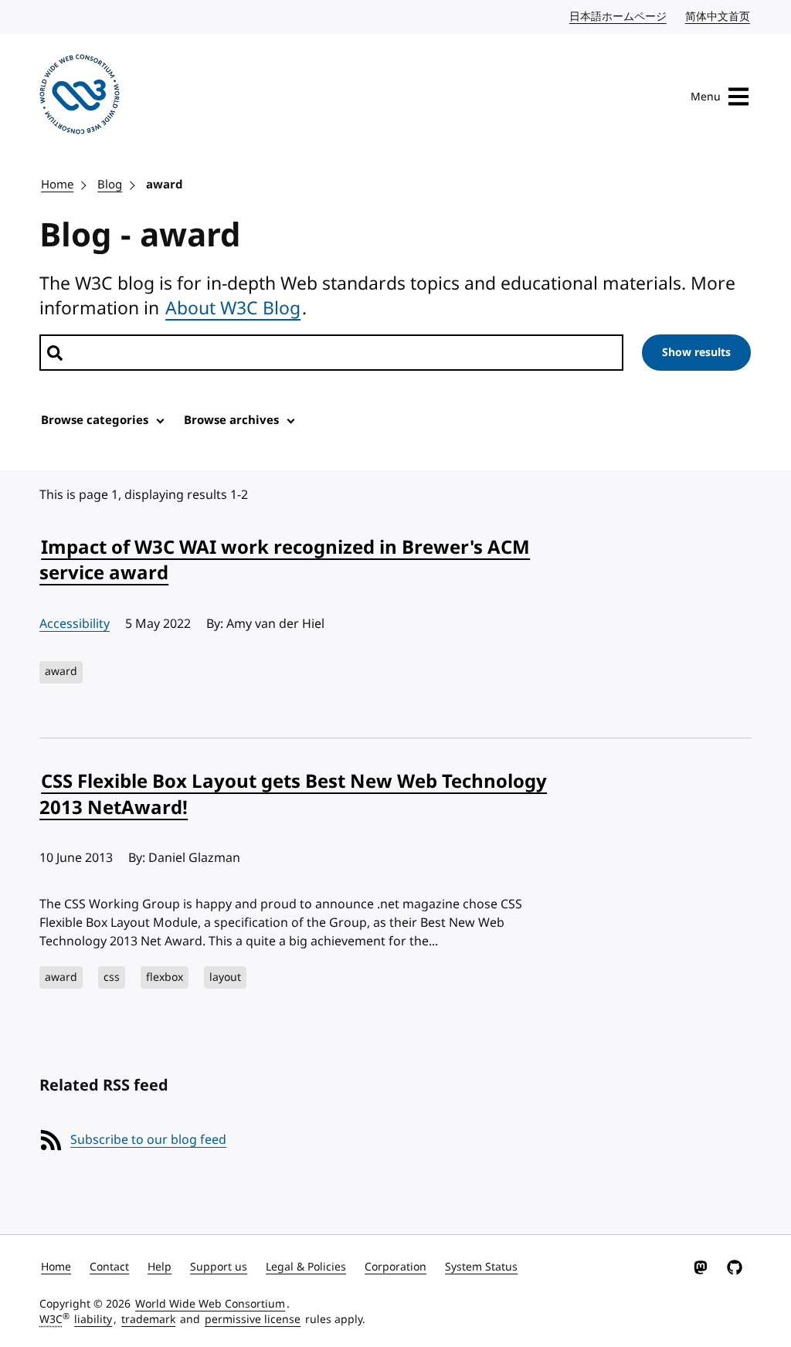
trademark (148, 1319)
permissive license (252, 1319)
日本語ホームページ (618, 16)
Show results (696, 352)
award (164, 184)
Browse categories (94, 420)
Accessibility (74, 624)
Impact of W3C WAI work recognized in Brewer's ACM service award (284, 561)
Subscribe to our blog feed (148, 1140)
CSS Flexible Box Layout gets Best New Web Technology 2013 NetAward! (293, 795)
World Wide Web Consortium (210, 1304)
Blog (109, 184)
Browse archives (231, 420)
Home (57, 184)
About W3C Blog (232, 308)
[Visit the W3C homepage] (79, 97)
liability (93, 1319)
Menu (706, 97)
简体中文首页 (718, 16)
